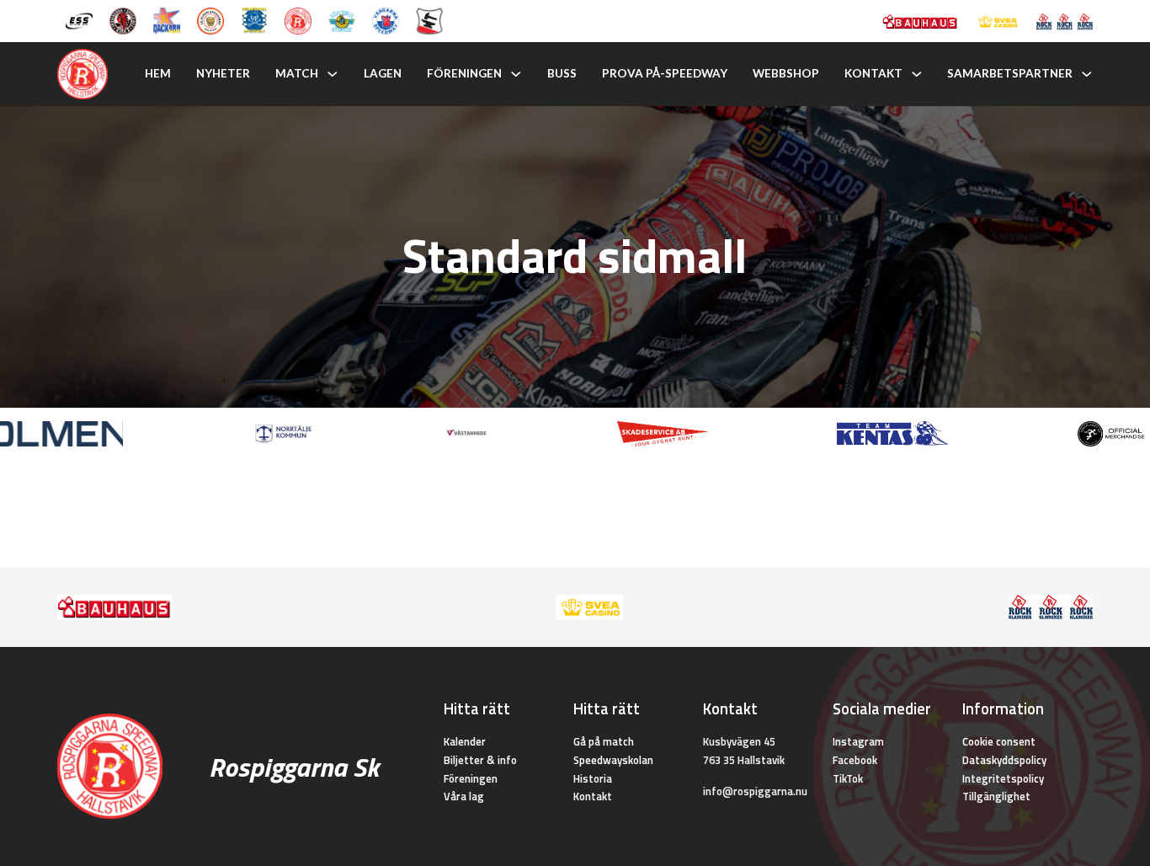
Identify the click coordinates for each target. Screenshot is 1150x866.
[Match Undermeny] (332, 74)
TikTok (848, 778)
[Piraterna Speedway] (254, 19)
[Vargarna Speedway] (385, 19)
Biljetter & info (480, 759)
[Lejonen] (210, 19)
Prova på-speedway (664, 73)
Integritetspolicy (1003, 778)
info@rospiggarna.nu (755, 791)
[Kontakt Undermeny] (917, 74)
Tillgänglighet (996, 796)
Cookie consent (999, 741)
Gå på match (603, 741)
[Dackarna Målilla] (166, 19)
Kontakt (873, 73)
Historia (592, 778)
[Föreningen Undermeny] (516, 74)
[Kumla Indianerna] (122, 19)
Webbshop (786, 73)
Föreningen (464, 73)
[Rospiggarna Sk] (298, 19)
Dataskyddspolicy (1004, 759)
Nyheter (223, 73)
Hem (158, 73)
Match (296, 73)
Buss (562, 73)
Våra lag (464, 796)
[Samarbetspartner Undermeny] (1087, 74)
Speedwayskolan (613, 759)
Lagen (383, 73)
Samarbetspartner (1010, 73)
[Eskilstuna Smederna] (429, 19)
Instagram (858, 741)
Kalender (465, 741)
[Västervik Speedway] (341, 19)
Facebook (855, 759)
